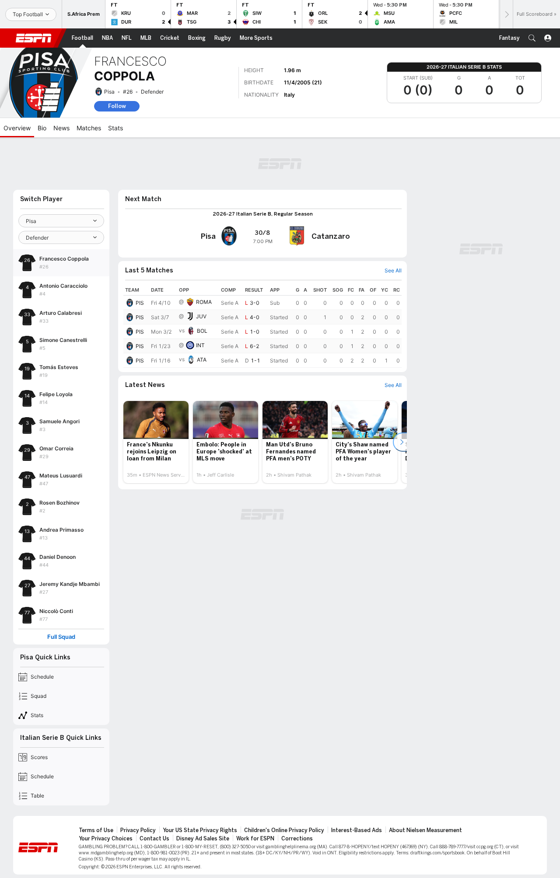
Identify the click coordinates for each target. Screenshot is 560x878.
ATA (201, 359)
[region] (262, 326)
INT (200, 345)
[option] (156, 442)
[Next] (506, 14)
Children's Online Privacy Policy (284, 830)
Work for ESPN (255, 839)
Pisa (109, 91)
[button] (532, 38)
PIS (140, 303)
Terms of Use (96, 830)
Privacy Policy (138, 830)
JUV (201, 316)
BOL (202, 331)
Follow (117, 106)
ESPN (34, 38)
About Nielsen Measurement (425, 830)
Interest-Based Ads (356, 830)
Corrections (297, 839)
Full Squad (61, 637)
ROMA (204, 302)
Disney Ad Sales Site (202, 839)
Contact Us (154, 839)
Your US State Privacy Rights (200, 830)
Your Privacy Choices (106, 839)
